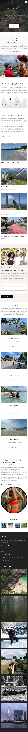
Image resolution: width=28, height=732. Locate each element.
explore (14, 346)
